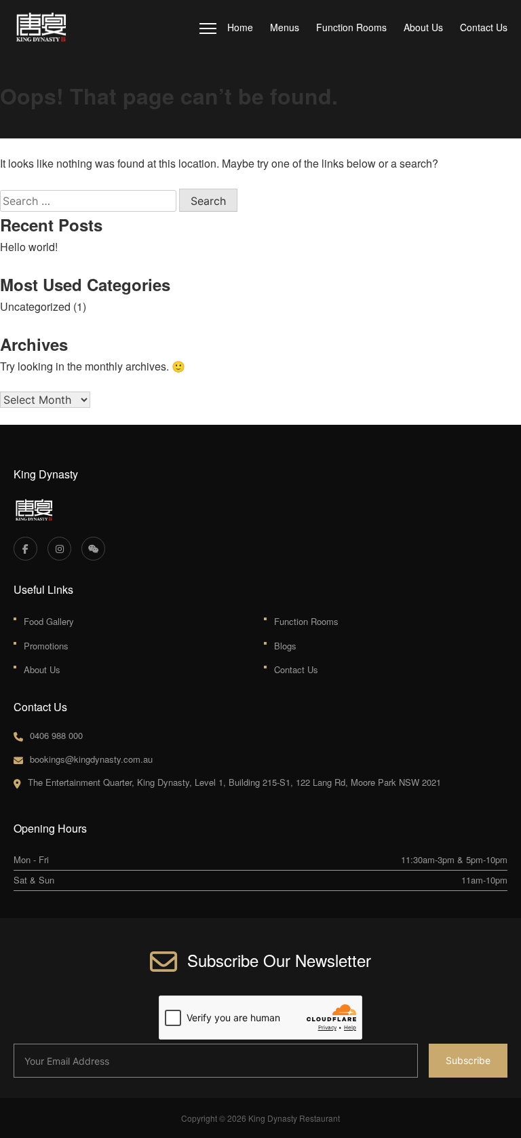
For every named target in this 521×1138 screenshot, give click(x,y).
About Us (423, 27)
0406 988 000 (56, 735)
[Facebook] (25, 549)
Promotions (46, 645)
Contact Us (483, 27)
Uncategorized (35, 306)
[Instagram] (59, 549)
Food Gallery (49, 621)
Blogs (285, 645)
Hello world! (29, 246)
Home (240, 27)
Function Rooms (351, 27)
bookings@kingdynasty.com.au (91, 759)
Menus (284, 27)
